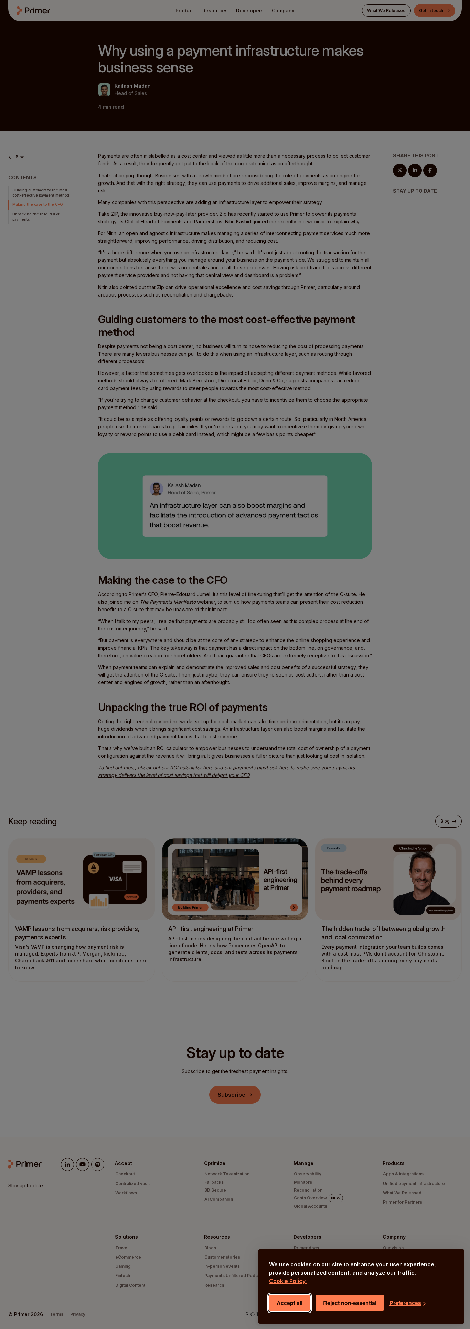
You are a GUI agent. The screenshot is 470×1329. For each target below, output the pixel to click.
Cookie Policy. (288, 1280)
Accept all (289, 1303)
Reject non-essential (349, 1303)
